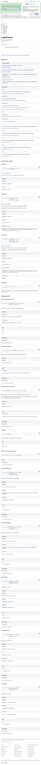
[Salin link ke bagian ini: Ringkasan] (8, 59)
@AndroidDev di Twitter (18, 748)
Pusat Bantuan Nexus (31, 749)
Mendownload (3, 749)
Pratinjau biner (3, 751)
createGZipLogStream (6, 98)
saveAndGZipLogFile (6, 133)
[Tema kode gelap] (39, 167)
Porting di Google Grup (18, 756)
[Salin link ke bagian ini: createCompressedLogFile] (15, 299)
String (12, 316)
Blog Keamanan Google (18, 751)
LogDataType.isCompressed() (33, 492)
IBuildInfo (10, 65)
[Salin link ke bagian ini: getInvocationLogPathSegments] (17, 451)
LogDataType (22, 91)
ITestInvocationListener (11, 55)
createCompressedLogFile (7, 91)
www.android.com (31, 751)
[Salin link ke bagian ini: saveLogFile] (8, 684)
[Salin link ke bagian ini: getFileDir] (7, 430)
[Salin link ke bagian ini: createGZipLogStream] (13, 346)
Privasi (19, 760)
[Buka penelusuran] (26, 1)
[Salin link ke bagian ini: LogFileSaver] (8, 164)
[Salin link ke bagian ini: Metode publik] (11, 296)
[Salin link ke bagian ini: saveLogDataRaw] (10, 630)
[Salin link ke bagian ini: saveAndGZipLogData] (12, 468)
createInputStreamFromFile (7, 105)
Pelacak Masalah (30, 756)
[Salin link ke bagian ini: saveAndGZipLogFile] (12, 522)
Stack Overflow (30, 754)
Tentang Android (4, 760)
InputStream (4, 416)
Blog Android (16, 749)
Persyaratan (3, 748)
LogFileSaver (4, 65)
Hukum (13, 760)
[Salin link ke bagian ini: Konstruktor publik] (13, 161)
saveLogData (4, 140)
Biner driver (3, 754)
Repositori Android (4, 746)
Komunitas (9, 760)
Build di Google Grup (17, 754)
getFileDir (4, 114)
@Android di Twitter (17, 746)
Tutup (31, 14)
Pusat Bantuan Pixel (31, 748)
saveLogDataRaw (5, 147)
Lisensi (16, 760)
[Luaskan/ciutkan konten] (8, 24)
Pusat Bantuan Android (31, 746)
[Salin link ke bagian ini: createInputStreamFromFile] (15, 386)
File (3, 332)
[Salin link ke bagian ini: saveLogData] (8, 577)
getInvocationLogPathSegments (8, 121)
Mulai (37, 14)
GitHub (2, 756)
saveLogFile (4, 154)
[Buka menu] (2, 1)
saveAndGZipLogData (6, 126)
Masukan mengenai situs (25, 760)
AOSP (2, 21)
